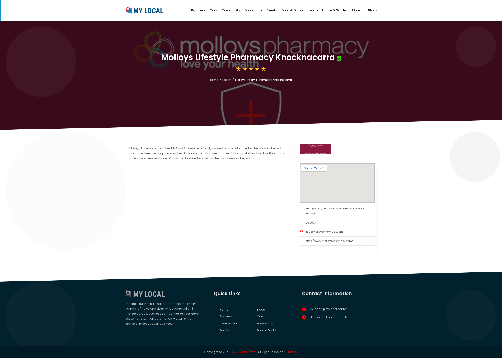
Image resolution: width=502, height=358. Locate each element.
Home (214, 80)
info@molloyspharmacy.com (324, 232)
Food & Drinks (292, 10)
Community (230, 10)
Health (312, 10)
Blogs (372, 10)
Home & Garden (335, 10)
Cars (213, 10)
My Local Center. (245, 352)
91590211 (311, 223)
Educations (253, 10)
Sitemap (292, 352)
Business (198, 10)
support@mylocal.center (329, 309)
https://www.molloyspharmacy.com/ (329, 241)
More (356, 10)
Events (272, 10)
